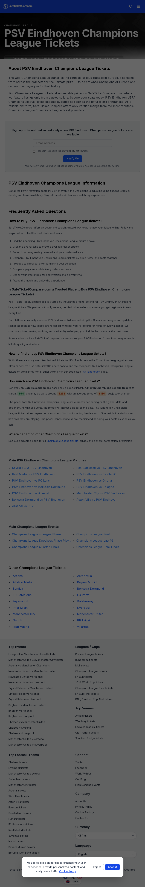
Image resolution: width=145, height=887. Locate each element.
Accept (112, 866)
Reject (97, 866)
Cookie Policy (67, 871)
